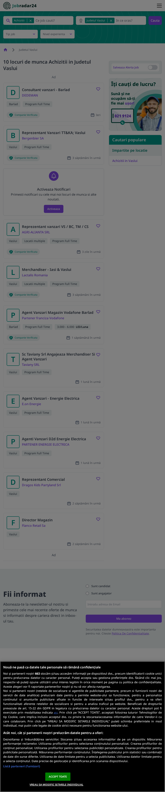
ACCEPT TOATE (58, 776)
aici (56, 712)
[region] (82, 726)
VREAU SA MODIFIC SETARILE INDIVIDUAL (56, 784)
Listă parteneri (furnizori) (21, 766)
